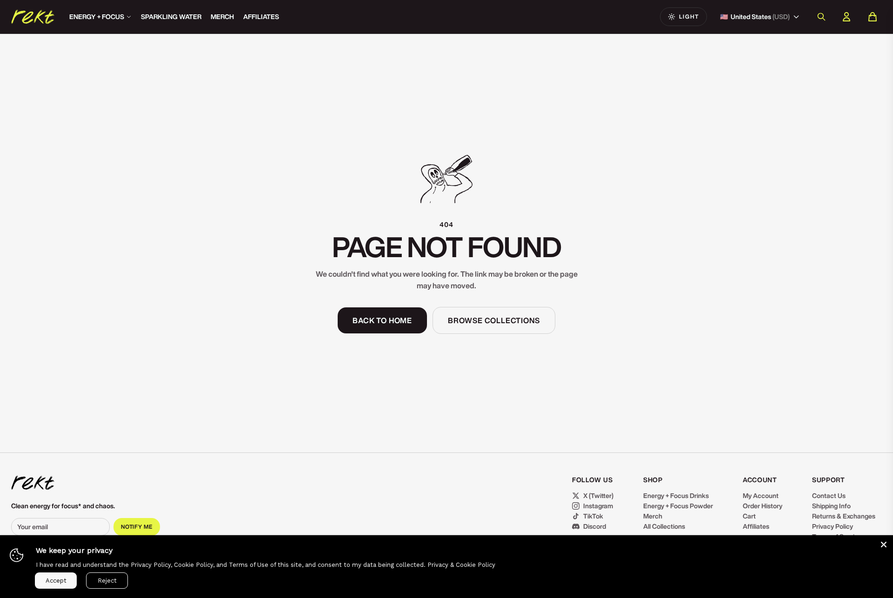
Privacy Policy (832, 526)
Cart (749, 516)
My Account (761, 495)
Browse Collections (494, 320)
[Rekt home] (32, 482)
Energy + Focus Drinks (676, 495)
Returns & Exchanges (843, 516)
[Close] (883, 544)
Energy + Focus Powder (678, 506)
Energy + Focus (96, 16)
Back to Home (382, 320)
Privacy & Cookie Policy (461, 564)
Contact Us (829, 495)
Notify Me (137, 527)
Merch (222, 16)
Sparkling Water (171, 16)
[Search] (821, 16)
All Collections (664, 526)
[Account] (846, 16)
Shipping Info (831, 506)
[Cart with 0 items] (872, 16)
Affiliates (261, 16)
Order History (762, 506)
